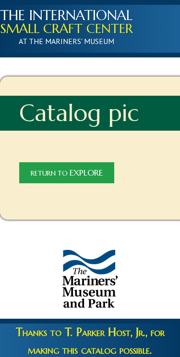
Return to (67, 172)
